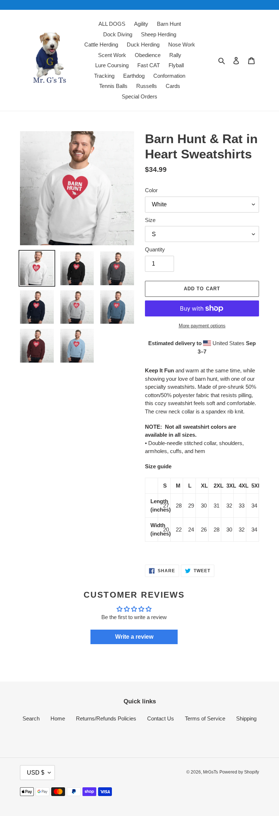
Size (150, 220)
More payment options (202, 325)
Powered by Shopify (239, 772)
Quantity (155, 249)
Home (57, 718)
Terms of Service (205, 718)
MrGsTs (210, 772)
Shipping (246, 718)
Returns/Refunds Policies (106, 718)
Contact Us (160, 718)
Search (31, 718)
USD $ (35, 772)
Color (151, 190)
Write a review (134, 637)
